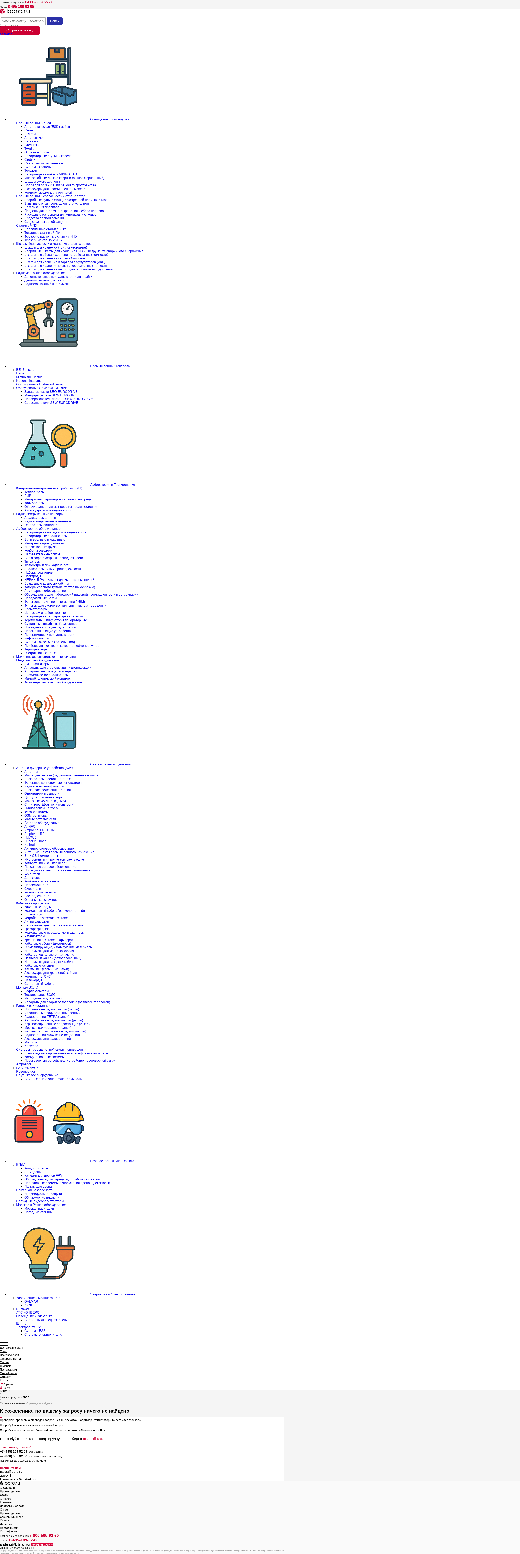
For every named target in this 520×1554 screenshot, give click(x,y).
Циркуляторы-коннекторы (43, 797)
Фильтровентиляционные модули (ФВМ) (54, 601)
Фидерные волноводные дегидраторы (53, 782)
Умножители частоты (40, 892)
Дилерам (5, 1365)
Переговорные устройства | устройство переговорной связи (69, 1060)
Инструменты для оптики (43, 998)
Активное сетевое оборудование (49, 848)
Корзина (8, 1384)
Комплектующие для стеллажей (48, 192)
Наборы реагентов (38, 572)
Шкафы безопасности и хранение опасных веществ (55, 243)
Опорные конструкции (41, 899)
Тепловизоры (34, 492)
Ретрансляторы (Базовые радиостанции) (55, 1031)
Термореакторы (36, 649)
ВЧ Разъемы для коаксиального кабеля (53, 925)
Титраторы (32, 561)
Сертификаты (8, 1373)
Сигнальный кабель (39, 983)
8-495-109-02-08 (21, 6)
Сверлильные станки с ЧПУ (45, 229)
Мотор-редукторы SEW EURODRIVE (52, 395)
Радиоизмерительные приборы (39, 514)
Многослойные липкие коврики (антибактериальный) (64, 178)
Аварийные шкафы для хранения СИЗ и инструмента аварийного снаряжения (83, 251)
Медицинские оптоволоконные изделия (46, 656)
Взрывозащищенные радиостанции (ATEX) (57, 1024)
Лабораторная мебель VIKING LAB (50, 174)
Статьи (4, 1362)
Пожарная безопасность (34, 1190)
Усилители (32, 874)
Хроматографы (36, 609)
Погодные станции (38, 1212)
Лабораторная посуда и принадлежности (55, 532)
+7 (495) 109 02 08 (13, 1451)
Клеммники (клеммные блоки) (46, 969)
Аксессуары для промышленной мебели (54, 189)
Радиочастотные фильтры (44, 786)
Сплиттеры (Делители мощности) (49, 804)
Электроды (32, 576)
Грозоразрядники (37, 929)
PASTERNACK (27, 1068)
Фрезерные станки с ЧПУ (43, 240)
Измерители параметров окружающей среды (58, 499)
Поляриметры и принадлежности (49, 634)
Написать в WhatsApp (18, 1479)
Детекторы (32, 877)
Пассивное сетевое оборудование (50, 866)
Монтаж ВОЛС (27, 987)
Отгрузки (5, 1376)
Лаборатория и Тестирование (112, 484)
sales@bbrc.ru (11, 1471)
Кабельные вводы (38, 907)
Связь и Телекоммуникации (110, 764)
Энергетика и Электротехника (112, 1294)
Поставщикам (8, 1369)
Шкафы (30, 134)
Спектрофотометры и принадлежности (53, 558)
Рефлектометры (36, 991)
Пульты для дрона (38, 1186)
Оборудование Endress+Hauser (40, 384)
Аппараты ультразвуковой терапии (50, 671)
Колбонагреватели (38, 550)
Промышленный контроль (109, 366)
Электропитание (28, 1327)
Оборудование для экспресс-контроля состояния (61, 506)
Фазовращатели (36, 812)
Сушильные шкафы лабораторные (50, 623)
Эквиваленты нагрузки (41, 808)
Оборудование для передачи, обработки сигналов (62, 1179)
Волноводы (33, 914)
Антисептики (33, 137)
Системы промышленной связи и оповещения (51, 1049)
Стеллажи (31, 145)
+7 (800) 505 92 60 (13, 1456)
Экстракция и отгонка (40, 653)
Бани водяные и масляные (44, 539)
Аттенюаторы (34, 936)
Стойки (29, 159)
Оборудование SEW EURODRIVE (41, 388)
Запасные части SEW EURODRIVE (51, 391)
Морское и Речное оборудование (41, 1205)
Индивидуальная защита (43, 1194)
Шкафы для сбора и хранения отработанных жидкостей (66, 254)
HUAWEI (30, 837)
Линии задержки (36, 921)
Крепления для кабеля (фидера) (48, 940)
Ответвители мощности (42, 793)
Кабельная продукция (32, 903)
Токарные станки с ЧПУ (42, 232)
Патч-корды (33, 980)
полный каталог (96, 1439)
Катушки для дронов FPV (43, 1175)
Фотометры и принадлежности (47, 565)
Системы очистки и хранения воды (50, 642)
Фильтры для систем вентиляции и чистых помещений (65, 605)
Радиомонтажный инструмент (46, 284)
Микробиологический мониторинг (49, 678)
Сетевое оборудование (42, 823)
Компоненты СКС (37, 976)
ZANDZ (30, 1305)
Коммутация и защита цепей (45, 863)
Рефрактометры (36, 638)
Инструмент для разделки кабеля (49, 962)
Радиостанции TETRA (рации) (46, 1016)
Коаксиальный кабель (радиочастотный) (54, 910)
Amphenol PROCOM (39, 830)
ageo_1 (5, 1475)
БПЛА (20, 1164)
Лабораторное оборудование (38, 528)
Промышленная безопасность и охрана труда (50, 196)
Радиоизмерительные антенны (47, 521)
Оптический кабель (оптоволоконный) (52, 958)
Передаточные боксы (40, 598)
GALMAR (31, 1301)
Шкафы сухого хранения (43, 181)
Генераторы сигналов (40, 525)
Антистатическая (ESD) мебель (48, 126)
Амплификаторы (37, 664)
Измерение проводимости (44, 543)
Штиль (21, 1323)
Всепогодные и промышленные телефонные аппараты (66, 1053)
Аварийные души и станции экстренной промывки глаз (65, 200)
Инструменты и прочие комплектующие (54, 859)
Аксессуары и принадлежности (47, 510)
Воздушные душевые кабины (46, 583)
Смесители (32, 888)
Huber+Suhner (35, 841)
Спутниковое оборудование (37, 1075)
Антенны (31, 771)
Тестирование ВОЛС (40, 994)
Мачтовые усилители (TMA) (45, 801)
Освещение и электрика (34, 1316)
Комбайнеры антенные (41, 881)
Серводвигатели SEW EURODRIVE (51, 402)
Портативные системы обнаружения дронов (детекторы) (67, 1183)
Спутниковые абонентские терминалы (53, 1079)
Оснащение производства (109, 119)
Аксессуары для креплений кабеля (50, 973)
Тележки (30, 170)
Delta (20, 373)
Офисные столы (36, 152)
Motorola (30, 1042)
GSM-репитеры (36, 815)
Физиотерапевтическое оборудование (53, 682)
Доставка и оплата (11, 1347)
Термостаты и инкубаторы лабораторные (55, 620)
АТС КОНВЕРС (27, 1312)
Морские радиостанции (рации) (48, 1027)
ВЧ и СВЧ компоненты (41, 855)
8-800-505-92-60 (38, 2)
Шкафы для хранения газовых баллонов (55, 258)
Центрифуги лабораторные (45, 612)
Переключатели (36, 885)
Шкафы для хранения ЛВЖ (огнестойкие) (55, 247)
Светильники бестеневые (43, 163)
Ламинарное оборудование (45, 591)
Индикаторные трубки (40, 547)
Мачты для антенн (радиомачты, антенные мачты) (62, 775)
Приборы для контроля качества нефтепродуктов (61, 645)
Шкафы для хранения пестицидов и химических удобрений (69, 269)
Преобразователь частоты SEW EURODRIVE (58, 399)
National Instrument (30, 380)
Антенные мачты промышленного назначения (59, 852)
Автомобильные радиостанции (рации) (53, 1020)
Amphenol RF (34, 834)
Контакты (5, 1380)
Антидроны (32, 1172)
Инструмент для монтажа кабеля (49, 951)
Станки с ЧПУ (26, 225)
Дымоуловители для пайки (44, 280)
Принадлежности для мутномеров (50, 627)
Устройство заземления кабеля (47, 918)
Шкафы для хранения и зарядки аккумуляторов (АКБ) (64, 262)
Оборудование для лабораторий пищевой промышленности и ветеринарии (81, 594)
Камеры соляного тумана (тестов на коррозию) (59, 587)
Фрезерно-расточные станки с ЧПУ (50, 236)
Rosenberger (25, 1071)
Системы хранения (38, 167)
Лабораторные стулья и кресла (48, 156)
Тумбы (29, 148)
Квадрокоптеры (36, 1168)
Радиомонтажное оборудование (40, 273)
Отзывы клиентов (11, 1358)
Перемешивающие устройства (47, 631)
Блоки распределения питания (47, 790)
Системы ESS (35, 1331)
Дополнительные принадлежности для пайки (58, 276)
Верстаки (31, 141)
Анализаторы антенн (40, 517)
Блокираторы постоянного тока (48, 779)
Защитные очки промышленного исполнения (58, 203)
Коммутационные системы (44, 1057)
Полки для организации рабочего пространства (60, 185)
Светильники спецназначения (46, 1320)
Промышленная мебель (34, 123)
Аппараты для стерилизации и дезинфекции (57, 667)
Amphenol (23, 1064)
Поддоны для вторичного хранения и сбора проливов (65, 211)
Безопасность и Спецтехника (111, 1161)
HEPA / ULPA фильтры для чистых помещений (59, 580)
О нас (3, 1351)
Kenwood (31, 1046)
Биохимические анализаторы (46, 675)
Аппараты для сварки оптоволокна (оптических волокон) (67, 1002)
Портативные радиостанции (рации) (51, 1009)
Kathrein (30, 844)
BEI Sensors (25, 369)
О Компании (8, 1487)
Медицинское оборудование (37, 660)
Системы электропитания (43, 1334)
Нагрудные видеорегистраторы (40, 1201)
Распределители (36, 896)
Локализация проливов (42, 207)
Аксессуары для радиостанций (47, 1038)
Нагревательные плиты (42, 554)
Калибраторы (34, 503)
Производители (9, 1354)
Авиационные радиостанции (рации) (52, 1013)
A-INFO (29, 826)
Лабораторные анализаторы (46, 536)
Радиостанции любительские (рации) (52, 1035)
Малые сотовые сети (40, 819)
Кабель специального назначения (49, 954)
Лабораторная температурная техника (53, 616)
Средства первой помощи (44, 218)
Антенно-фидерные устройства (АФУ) (44, 768)
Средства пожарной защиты (45, 222)
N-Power (22, 1309)
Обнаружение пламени (41, 1197)
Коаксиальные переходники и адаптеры (54, 932)
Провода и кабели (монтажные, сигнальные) (57, 870)
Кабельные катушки (39, 965)
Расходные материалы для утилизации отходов (60, 214)
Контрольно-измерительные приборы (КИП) (49, 488)
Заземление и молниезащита (38, 1298)
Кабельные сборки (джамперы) (47, 943)
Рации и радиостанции (33, 1005)
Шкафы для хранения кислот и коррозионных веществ (65, 265)
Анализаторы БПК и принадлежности (52, 569)
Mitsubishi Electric (29, 377)
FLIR (27, 495)
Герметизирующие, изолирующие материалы (58, 947)
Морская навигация (39, 1208)
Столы (29, 130)
